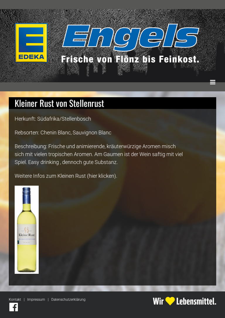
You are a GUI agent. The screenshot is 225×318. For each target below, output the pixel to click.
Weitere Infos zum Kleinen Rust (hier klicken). (66, 176)
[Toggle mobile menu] (213, 82)
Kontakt (15, 300)
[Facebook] (13, 307)
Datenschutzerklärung (68, 300)
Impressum (36, 300)
